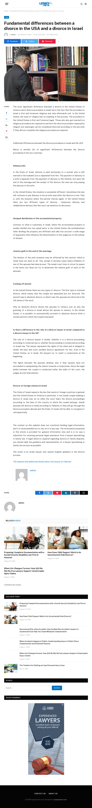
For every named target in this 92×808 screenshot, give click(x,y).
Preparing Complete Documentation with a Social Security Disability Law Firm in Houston (24, 555)
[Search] (85, 4)
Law (6, 17)
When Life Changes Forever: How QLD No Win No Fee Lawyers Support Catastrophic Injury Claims (24, 571)
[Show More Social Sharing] (58, 41)
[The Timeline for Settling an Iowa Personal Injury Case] (10, 668)
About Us (53, 794)
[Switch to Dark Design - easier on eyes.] (81, 4)
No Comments (41, 34)
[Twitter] (6, 119)
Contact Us (40, 794)
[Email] (6, 137)
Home (6, 11)
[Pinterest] (6, 131)
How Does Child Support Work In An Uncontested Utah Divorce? (64, 553)
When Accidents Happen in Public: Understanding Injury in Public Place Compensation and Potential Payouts (49, 642)
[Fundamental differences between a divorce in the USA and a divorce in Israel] (46, 74)
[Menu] (6, 4)
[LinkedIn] (6, 125)
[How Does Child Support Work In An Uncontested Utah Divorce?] (68, 538)
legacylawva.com (60, 799)
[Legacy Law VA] (46, 4)
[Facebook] (6, 113)
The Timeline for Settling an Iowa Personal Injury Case (42, 665)
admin (13, 34)
